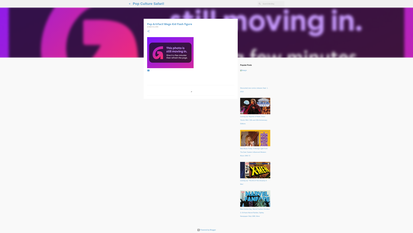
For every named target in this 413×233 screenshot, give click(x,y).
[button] (148, 31)
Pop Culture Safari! (148, 4)
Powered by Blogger (208, 230)
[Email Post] (148, 71)
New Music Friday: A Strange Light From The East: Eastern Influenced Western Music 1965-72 (254, 152)
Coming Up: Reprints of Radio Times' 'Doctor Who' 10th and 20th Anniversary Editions (253, 120)
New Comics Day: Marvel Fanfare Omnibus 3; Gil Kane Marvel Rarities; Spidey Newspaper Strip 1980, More (255, 212)
